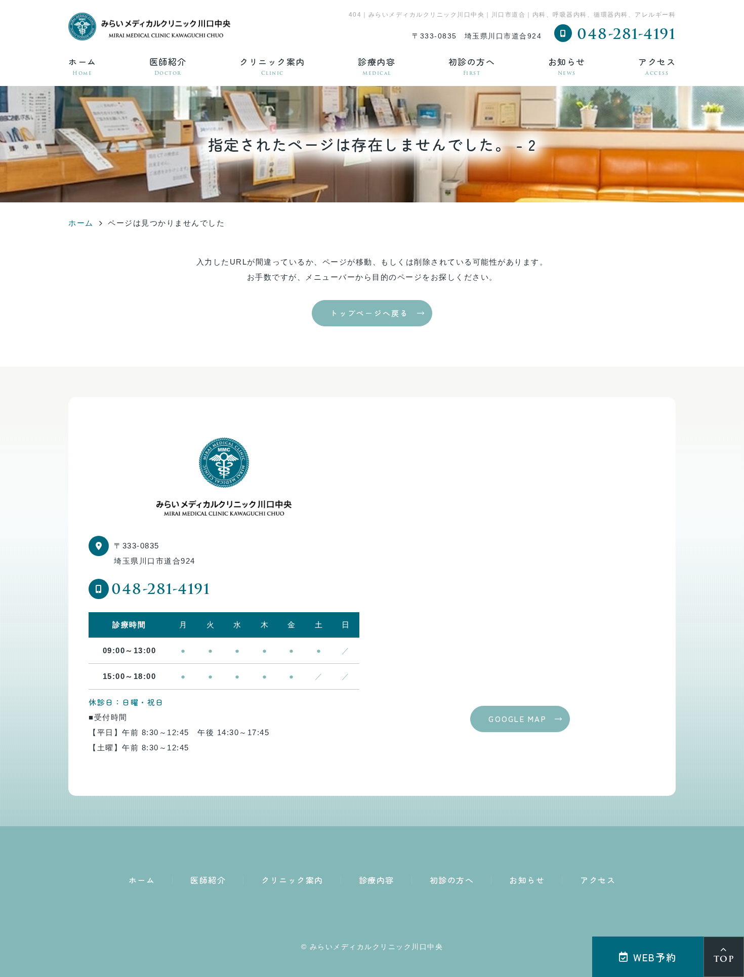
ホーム (82, 65)
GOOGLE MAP (517, 718)
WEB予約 (655, 957)
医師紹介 (168, 65)
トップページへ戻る (369, 313)
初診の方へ (471, 65)
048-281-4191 (160, 590)
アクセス (657, 65)
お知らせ (567, 65)
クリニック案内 (272, 65)
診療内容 (376, 65)
